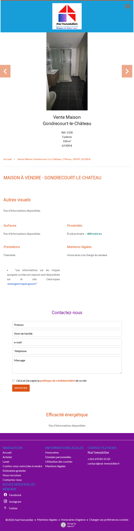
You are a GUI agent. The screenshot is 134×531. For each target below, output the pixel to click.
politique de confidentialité (57, 380)
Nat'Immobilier (98, 452)
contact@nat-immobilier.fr (104, 463)
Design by (71, 525)
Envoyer (21, 388)
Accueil (7, 159)
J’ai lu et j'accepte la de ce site (51, 380)
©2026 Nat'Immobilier (20, 519)
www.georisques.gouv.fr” (23, 283)
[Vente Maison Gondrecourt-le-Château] (67, 71)
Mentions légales (47, 519)
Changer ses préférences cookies (108, 519)
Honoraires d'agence (73, 519)
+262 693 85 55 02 (99, 459)
